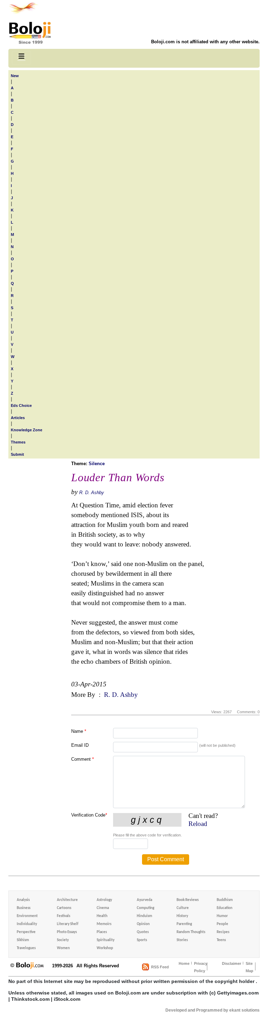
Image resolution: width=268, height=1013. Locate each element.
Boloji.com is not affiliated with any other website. (205, 41)
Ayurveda (144, 900)
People (222, 924)
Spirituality (105, 940)
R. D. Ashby (91, 492)
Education (224, 908)
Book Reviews (188, 900)
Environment (27, 916)
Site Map (249, 967)
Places (102, 932)
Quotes (143, 932)
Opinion (143, 924)
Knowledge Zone (26, 430)
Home (184, 963)
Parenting (184, 924)
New (15, 76)
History (182, 916)
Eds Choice (21, 405)
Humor (222, 916)
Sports (142, 940)
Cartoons (64, 908)
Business (23, 908)
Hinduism (144, 916)
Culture (183, 908)
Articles (18, 418)
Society (63, 940)
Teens (221, 940)
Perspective (26, 932)
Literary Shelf (67, 924)
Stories (182, 940)
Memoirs (104, 924)
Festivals (63, 916)
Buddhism (225, 900)
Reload (197, 823)
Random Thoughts (191, 932)
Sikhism (23, 940)
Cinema (103, 908)
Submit (17, 454)
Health (102, 916)
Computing (145, 908)
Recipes (223, 932)
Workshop (105, 948)
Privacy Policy (200, 967)
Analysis (23, 900)
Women (63, 948)
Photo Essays (67, 932)
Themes (18, 442)
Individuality (27, 924)
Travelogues (26, 948)
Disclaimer (231, 963)
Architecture (67, 900)
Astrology (104, 900)
